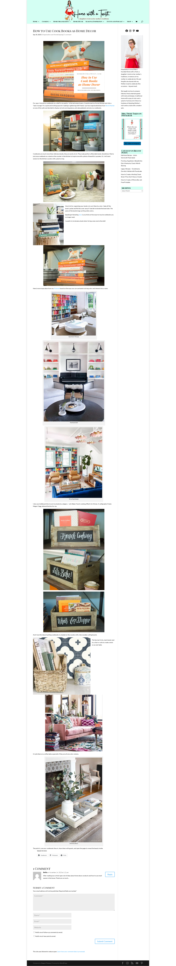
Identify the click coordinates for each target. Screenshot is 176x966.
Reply (109, 874)
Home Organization (61, 21)
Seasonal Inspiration (94, 21)
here (80, 215)
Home (35, 21)
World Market (109, 105)
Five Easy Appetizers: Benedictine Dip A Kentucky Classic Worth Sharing (131, 163)
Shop (129, 21)
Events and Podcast (115, 21)
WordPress (63, 963)
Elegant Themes (46, 963)
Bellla (45, 872)
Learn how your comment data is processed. (71, 951)
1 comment (67, 34)
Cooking (45, 21)
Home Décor (78, 21)
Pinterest (57, 288)
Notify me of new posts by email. (45, 936)
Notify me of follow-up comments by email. (49, 932)
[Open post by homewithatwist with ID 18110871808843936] (132, 129)
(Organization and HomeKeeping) (52, 34)
